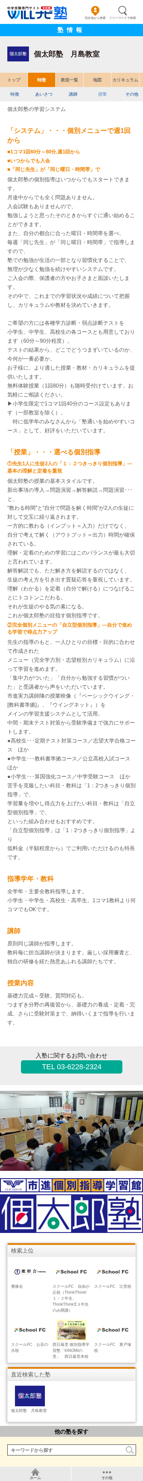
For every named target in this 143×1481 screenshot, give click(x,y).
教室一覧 (69, 79)
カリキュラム (125, 79)
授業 (102, 94)
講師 (73, 94)
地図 (97, 79)
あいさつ (44, 94)
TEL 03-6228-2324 (71, 1067)
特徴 (41, 79)
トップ (13, 79)
